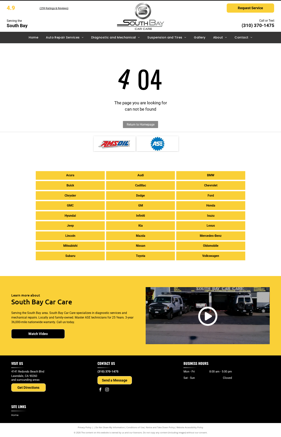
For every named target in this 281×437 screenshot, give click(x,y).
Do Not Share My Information (110, 427)
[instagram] (107, 390)
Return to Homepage (140, 124)
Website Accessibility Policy (189, 427)
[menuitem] (33, 37)
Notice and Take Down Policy (160, 427)
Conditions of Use (135, 427)
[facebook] (100, 390)
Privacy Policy (84, 427)
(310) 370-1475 (258, 25)
